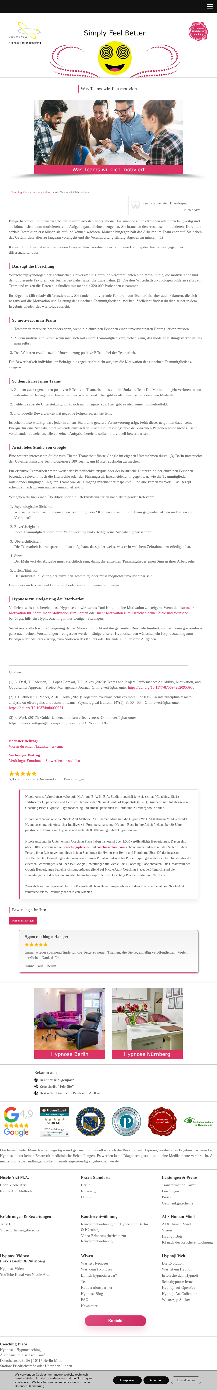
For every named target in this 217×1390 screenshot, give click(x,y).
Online (86, 1197)
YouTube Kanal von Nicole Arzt (25, 1274)
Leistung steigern (42, 192)
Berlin (85, 1185)
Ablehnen (156, 1380)
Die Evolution (173, 1263)
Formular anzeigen (23, 920)
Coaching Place (20, 192)
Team (85, 1281)
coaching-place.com (111, 847)
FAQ (84, 1299)
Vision (167, 1230)
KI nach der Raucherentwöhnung (187, 1242)
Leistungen (170, 1191)
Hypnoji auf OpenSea (178, 1287)
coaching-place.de (77, 847)
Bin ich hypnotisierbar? (99, 1275)
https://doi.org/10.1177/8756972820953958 (161, 687)
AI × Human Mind (176, 1224)
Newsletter (89, 1306)
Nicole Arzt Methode (16, 1191)
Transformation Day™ (179, 1185)
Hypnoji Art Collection (179, 1294)
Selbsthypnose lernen (178, 1281)
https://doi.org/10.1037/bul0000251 (36, 708)
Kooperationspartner (96, 1287)
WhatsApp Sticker (176, 1299)
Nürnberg (88, 1191)
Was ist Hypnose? (94, 1263)
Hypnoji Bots (172, 1236)
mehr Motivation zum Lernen (65, 613)
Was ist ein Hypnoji (177, 1269)
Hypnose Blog (92, 1294)
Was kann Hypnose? (96, 1269)
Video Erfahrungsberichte (19, 1230)
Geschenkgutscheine (177, 1203)
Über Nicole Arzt (13, 1185)
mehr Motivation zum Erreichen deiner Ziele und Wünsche (142, 613)
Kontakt (115, 1320)
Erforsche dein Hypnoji (180, 1275)
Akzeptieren (127, 1380)
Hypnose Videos (12, 1268)
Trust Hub (7, 1224)
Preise (166, 1197)
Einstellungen (186, 1380)
